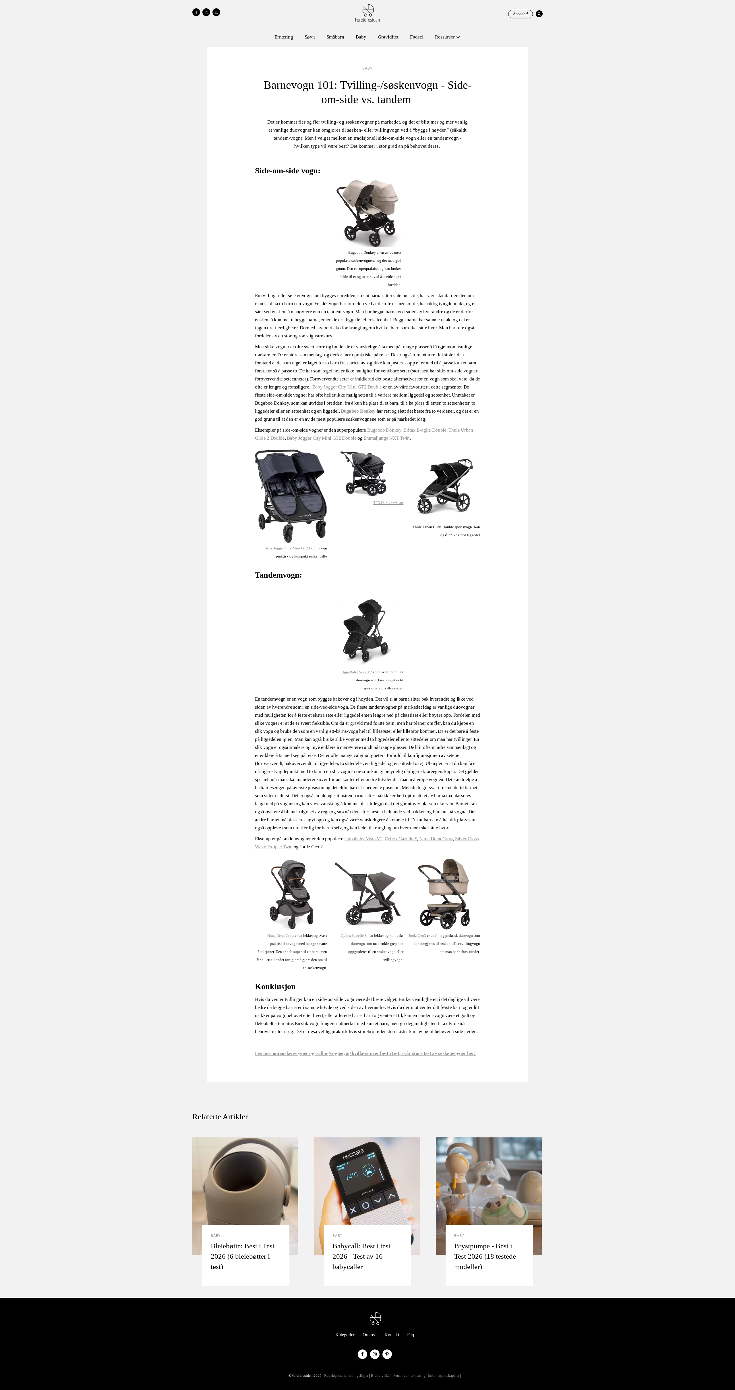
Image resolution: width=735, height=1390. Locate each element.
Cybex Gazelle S (401, 838)
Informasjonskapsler (444, 1375)
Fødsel (416, 37)
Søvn (310, 37)
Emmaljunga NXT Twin (386, 438)
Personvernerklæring (409, 1375)
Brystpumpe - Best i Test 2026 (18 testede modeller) (485, 1256)
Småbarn (335, 37)
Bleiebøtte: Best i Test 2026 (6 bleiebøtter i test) (242, 1256)
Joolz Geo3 (417, 935)
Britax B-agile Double (424, 430)
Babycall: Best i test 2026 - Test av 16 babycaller (361, 1256)
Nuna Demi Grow (436, 838)
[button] (447, 37)
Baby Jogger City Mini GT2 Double (347, 387)
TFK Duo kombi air (388, 503)
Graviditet (388, 37)
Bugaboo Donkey (384, 430)
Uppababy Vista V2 (363, 838)
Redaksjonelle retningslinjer (346, 1375)
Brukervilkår (381, 1375)
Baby (361, 37)
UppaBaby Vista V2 (357, 672)
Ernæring (283, 37)
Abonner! (520, 14)
